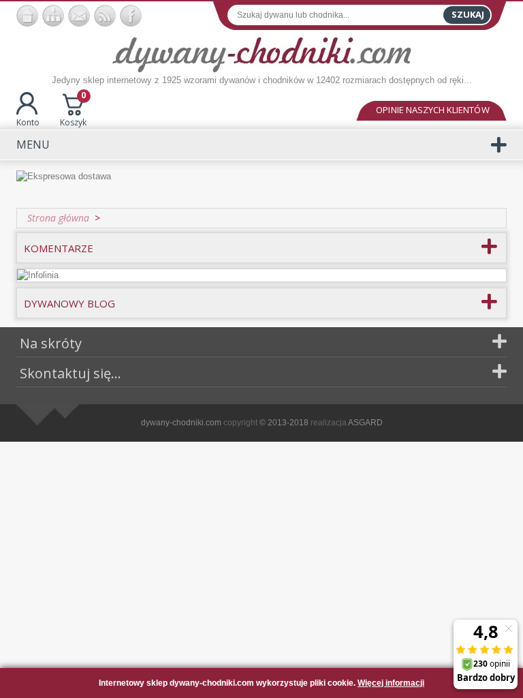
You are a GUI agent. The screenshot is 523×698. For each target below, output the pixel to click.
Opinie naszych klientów (432, 110)
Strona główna (58, 217)
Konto (27, 122)
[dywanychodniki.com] (27, 16)
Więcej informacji (391, 683)
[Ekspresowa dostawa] (261, 183)
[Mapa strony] (53, 16)
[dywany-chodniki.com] (261, 53)
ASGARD (365, 422)
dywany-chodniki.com (181, 422)
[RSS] (105, 16)
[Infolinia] (38, 275)
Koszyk (73, 110)
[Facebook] (131, 16)
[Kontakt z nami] (79, 16)
